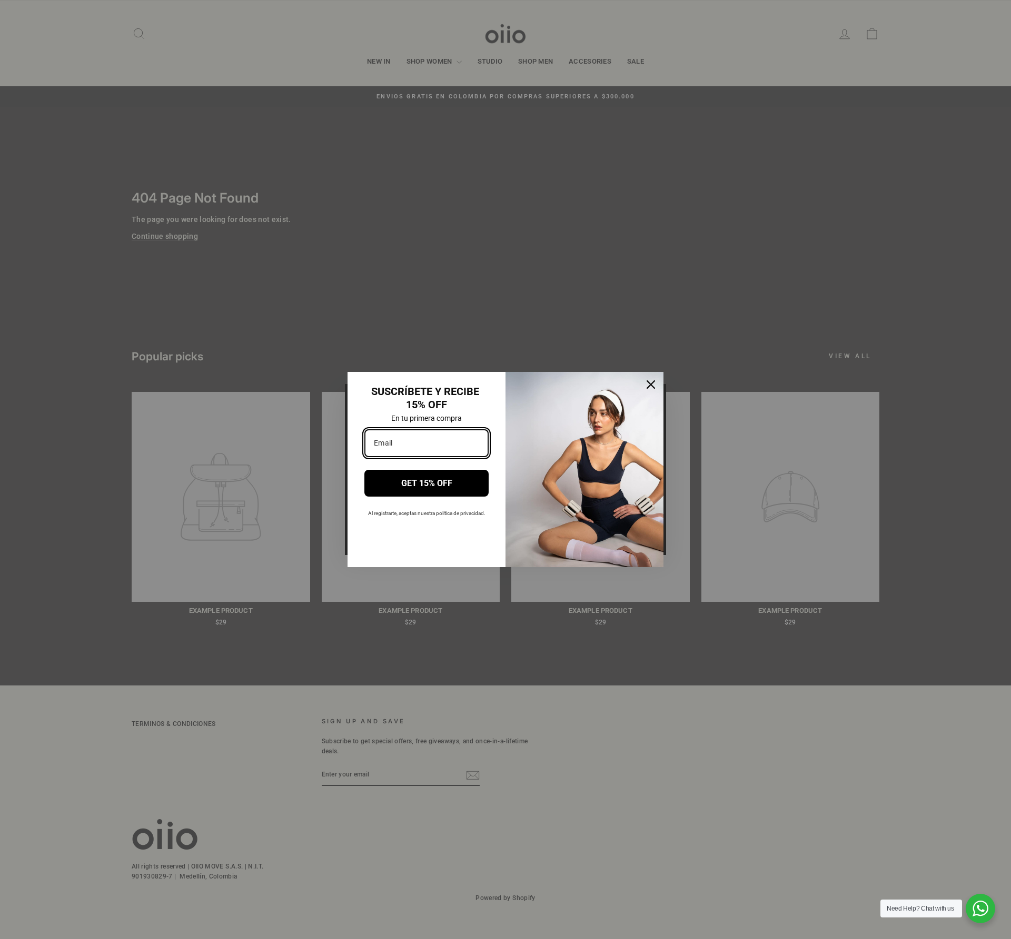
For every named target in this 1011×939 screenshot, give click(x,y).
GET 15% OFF (426, 483)
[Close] (650, 384)
